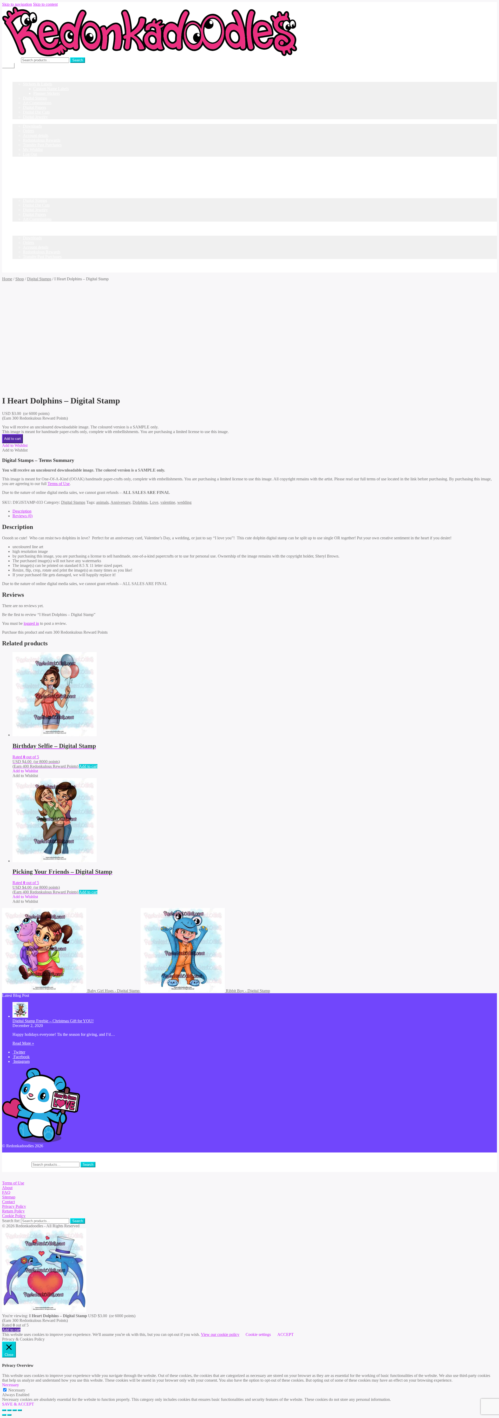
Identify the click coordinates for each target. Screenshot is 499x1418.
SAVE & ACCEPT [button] (18, 1404)
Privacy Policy (14, 1206)
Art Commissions (37, 103)
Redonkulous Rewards (41, 140)
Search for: (11, 60)
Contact (8, 1202)
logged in (31, 623)
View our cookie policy (220, 1334)
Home (17, 74)
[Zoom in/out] (4, 1410)
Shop (16, 79)
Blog (16, 159)
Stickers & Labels (37, 84)
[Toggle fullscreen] (9, 1410)
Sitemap (8, 1197)
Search (77, 60)
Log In (18, 173)
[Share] (14, 1410)
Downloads (32, 126)
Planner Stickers (46, 93)
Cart (15, 224)
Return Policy (13, 1211)
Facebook (21, 1057)
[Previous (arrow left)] (4, 1415)
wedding (184, 502)
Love (154, 502)
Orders (28, 131)
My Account (22, 1154)
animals (102, 502)
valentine (167, 502)
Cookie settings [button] (258, 1334)
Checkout (20, 228)
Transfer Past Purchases (42, 145)
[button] (15, 445)
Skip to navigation (17, 4)
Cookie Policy (13, 1216)
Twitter (18, 1052)
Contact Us (21, 163)
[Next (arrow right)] (9, 1415)
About (7, 1187)
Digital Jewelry (35, 117)
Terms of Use (59, 483)
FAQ (6, 1192)
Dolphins (140, 502)
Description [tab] (21, 511)
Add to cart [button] (88, 766)
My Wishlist (33, 149)
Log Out (30, 154)
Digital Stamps (35, 98)
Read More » (23, 1043)
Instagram (21, 1061)
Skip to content (45, 4)
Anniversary (120, 502)
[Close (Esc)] (20, 1410)
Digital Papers (34, 107)
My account (22, 121)
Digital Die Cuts (36, 112)
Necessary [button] (10, 1385)
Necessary (16, 1390)
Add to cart (12, 439)
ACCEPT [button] (285, 1334)
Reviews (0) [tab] (22, 516)
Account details (35, 135)
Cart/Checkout (24, 168)
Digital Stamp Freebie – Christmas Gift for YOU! (53, 1021)
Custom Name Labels (51, 89)
